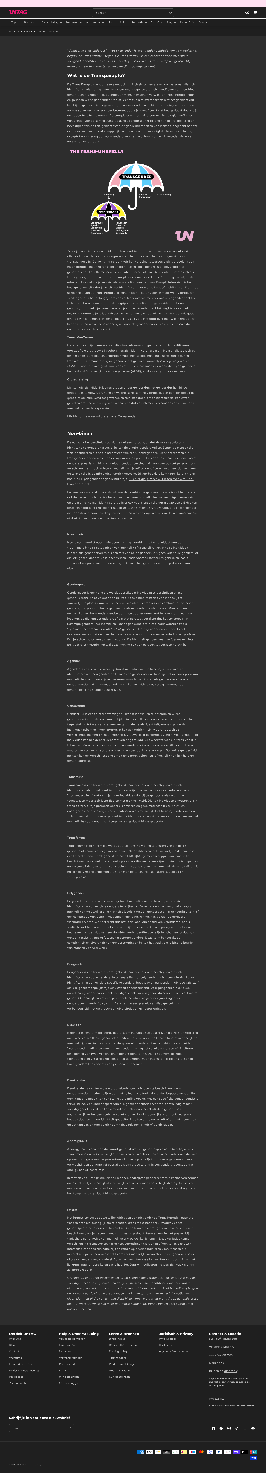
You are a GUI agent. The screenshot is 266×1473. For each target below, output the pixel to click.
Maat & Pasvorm (119, 1370)
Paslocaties (16, 1376)
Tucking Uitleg (118, 1357)
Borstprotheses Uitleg (123, 1345)
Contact (14, 1351)
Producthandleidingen (122, 1364)
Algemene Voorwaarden (174, 1351)
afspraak (230, 1371)
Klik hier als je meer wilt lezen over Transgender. (102, 416)
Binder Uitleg (117, 1338)
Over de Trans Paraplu (49, 31)
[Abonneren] (70, 1428)
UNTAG (20, 1465)
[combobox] (133, 13)
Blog (169, 22)
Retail (62, 1370)
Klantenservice (68, 1345)
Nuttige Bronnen (119, 1376)
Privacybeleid (167, 1338)
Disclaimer (165, 1345)
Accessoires (93, 22)
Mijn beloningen (69, 1376)
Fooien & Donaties (20, 1364)
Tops (14, 22)
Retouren (65, 1351)
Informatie (136, 22)
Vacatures (15, 1357)
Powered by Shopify (34, 1465)
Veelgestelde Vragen (72, 1338)
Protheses (72, 22)
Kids (110, 22)
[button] (15, 22)
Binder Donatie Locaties (24, 1370)
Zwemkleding (50, 22)
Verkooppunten (18, 1383)
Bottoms (29, 22)
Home (12, 31)
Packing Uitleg (118, 1351)
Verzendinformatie (70, 1357)
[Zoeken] (170, 13)
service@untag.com (223, 1338)
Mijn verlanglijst (69, 1383)
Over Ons (15, 1338)
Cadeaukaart (67, 1364)
